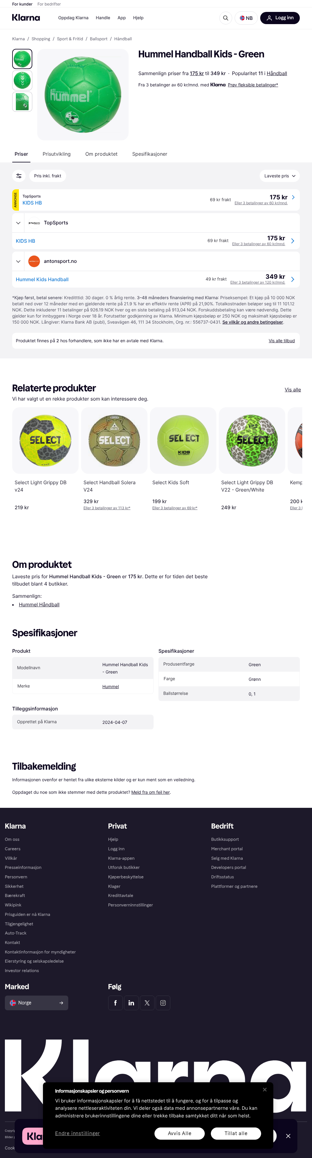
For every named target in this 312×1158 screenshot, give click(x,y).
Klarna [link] (18, 39)
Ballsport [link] (99, 39)
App (122, 17)
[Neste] (291, 459)
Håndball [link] (123, 39)
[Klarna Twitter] (147, 1003)
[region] (158, 1115)
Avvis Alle (180, 1133)
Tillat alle (236, 1133)
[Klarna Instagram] (163, 1003)
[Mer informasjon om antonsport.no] (18, 261)
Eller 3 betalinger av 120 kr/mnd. (257, 282)
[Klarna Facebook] (115, 1003)
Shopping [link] (41, 39)
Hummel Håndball (39, 604)
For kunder (22, 4)
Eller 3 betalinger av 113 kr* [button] (106, 508)
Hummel (110, 686)
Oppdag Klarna (73, 17)
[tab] (21, 153)
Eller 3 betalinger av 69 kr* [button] (174, 508)
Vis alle (293, 390)
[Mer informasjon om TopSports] (18, 223)
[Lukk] (264, 1089)
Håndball (277, 73)
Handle (103, 17)
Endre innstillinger (77, 1134)
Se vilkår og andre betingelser (252, 322)
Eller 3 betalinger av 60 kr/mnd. (261, 203)
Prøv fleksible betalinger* (253, 84)
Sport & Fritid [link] (70, 39)
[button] (246, 18)
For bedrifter (49, 4)
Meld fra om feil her (150, 792)
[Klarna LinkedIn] (131, 1003)
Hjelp (138, 17)
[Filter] (19, 176)
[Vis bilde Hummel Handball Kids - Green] (22, 59)
